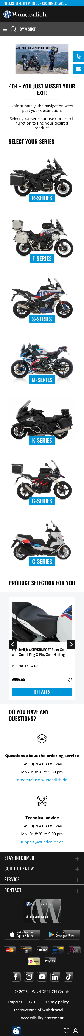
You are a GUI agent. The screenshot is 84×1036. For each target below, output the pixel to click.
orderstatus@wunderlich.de (42, 779)
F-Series (42, 258)
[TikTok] (68, 977)
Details (42, 692)
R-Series (42, 198)
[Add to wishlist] (70, 680)
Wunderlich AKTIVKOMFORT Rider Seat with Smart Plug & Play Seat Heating (39, 652)
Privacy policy (56, 1001)
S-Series (42, 319)
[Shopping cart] (81, 29)
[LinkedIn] (55, 977)
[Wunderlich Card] (42, 911)
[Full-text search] (13, 29)
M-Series (42, 379)
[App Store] (22, 935)
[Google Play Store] (62, 935)
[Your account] (75, 1030)
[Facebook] (16, 977)
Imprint (15, 1001)
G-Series (42, 501)
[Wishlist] (66, 1030)
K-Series (42, 440)
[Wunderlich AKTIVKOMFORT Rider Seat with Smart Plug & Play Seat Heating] (42, 621)
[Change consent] (17, 1030)
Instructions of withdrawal (38, 1009)
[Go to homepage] (25, 13)
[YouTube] (42, 977)
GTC (32, 1001)
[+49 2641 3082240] (78, 56)
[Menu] (5, 29)
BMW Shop (28, 29)
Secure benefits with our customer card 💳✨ (39, 3)
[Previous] (13, 644)
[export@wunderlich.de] (78, 69)
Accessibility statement (42, 1017)
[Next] (71, 644)
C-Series (42, 561)
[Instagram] (29, 977)
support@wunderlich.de (42, 842)
